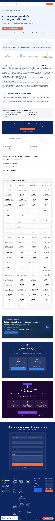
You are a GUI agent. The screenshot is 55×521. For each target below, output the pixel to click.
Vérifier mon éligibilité (10, 332)
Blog (39, 3)
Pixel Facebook (21, 493)
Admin (35, 486)
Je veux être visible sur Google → (18, 368)
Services (31, 3)
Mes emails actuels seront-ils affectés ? (10, 166)
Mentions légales (42, 519)
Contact (43, 3)
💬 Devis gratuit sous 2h (48, 518)
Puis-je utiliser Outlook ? (7, 173)
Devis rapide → (49, 490)
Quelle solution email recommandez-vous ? (11, 159)
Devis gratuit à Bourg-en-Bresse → (12, 28)
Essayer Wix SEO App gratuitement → (27, 412)
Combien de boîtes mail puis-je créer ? (10, 163)
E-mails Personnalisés (9, 10)
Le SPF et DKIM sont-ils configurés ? (9, 170)
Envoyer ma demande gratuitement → (27, 464)
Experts (36, 3)
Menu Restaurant (22, 498)
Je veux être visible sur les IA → (37, 368)
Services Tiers (15, 507)
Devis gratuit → (34, 0)
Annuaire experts (37, 485)
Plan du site (37, 519)
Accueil (27, 3)
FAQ (35, 482)
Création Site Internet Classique (15, 483)
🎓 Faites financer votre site (38, 490)
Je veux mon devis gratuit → (27, 129)
